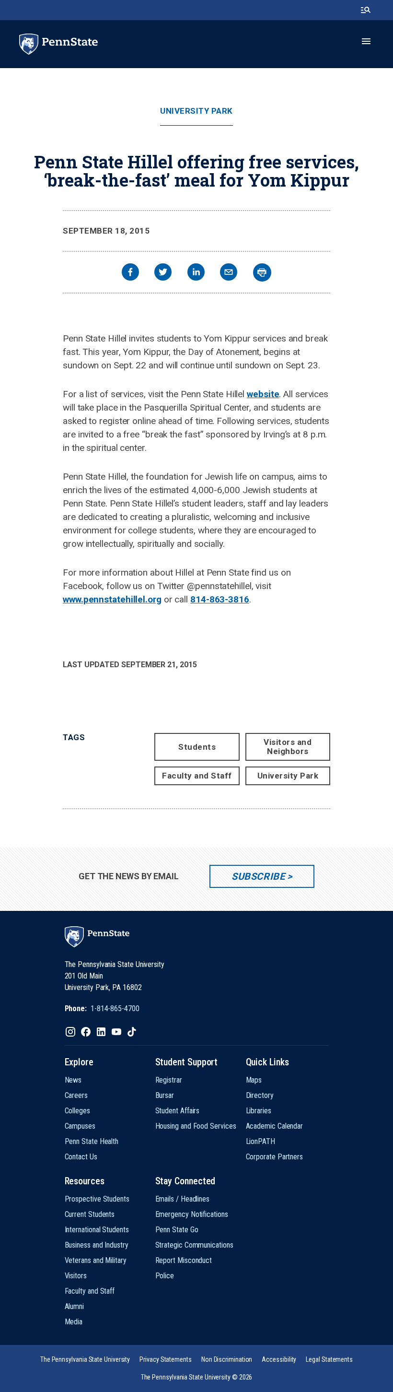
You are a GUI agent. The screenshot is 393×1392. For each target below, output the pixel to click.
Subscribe (258, 876)
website (263, 394)
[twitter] (163, 273)
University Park (196, 111)
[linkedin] (196, 273)
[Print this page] (262, 272)
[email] (228, 273)
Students (197, 747)
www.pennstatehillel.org (112, 599)
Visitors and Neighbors (288, 746)
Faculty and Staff (197, 775)
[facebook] (130, 273)
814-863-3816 (219, 599)
